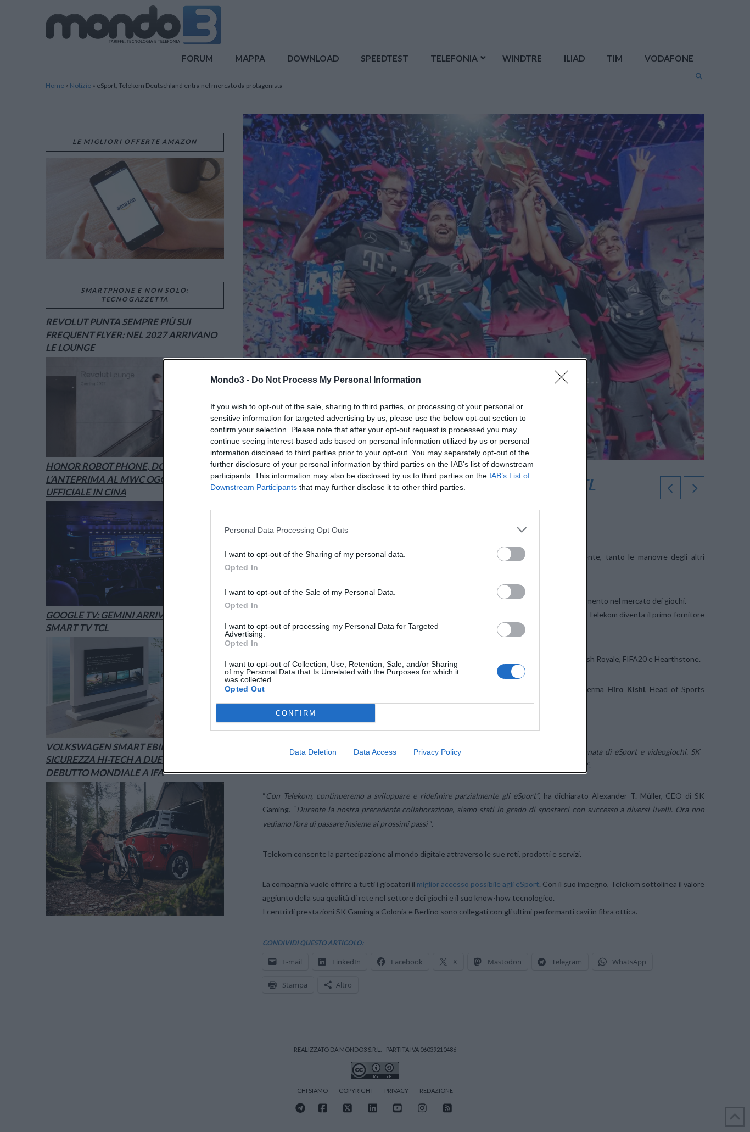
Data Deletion (313, 752)
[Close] (565, 380)
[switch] (511, 554)
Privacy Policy (437, 752)
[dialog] (375, 566)
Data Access (375, 752)
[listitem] (375, 530)
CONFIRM (296, 713)
